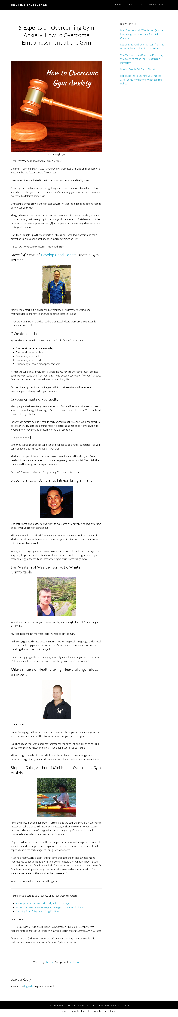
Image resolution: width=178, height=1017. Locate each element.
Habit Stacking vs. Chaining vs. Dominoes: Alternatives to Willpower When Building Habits (141, 80)
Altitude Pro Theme (76, 1005)
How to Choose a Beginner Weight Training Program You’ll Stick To (50, 907)
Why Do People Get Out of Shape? (137, 69)
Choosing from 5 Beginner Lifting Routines (37, 911)
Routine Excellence (29, 4)
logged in (29, 986)
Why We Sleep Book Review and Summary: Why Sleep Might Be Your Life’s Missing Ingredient (142, 59)
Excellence (74, 962)
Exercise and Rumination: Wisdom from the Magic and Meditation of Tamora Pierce (142, 46)
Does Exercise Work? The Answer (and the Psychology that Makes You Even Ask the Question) (142, 34)
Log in (126, 1005)
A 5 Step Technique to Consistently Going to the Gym (43, 903)
